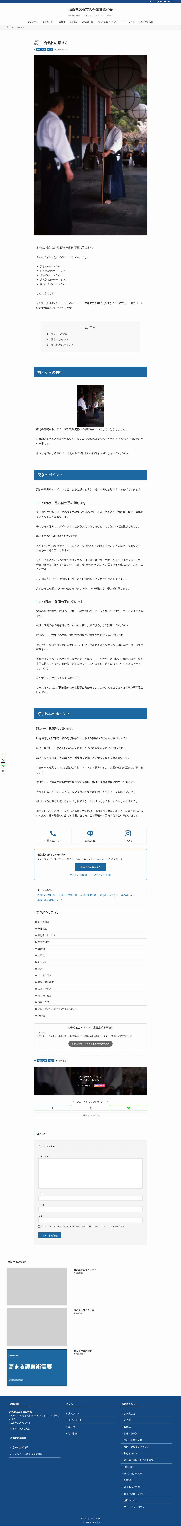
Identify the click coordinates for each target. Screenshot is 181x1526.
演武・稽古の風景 (133, 1473)
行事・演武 (43, 1002)
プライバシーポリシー (135, 1507)
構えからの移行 (60, 334)
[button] (52, 1107)
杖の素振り (63, 1061)
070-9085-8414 (22, 1422)
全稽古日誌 (41, 49)
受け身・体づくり (47, 935)
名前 (40, 1193)
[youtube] (165, 1)
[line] (161, 1)
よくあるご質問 (132, 1486)
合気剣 (41, 948)
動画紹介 (128, 1480)
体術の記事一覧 (88, 895)
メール (41, 1204)
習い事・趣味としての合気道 (138, 1460)
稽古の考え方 (44, 995)
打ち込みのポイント (62, 344)
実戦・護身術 (44, 988)
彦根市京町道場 (20, 1447)
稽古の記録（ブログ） (135, 1493)
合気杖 (49, 49)
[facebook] (150, 1)
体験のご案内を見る (90, 867)
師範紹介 (128, 1466)
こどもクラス (44, 975)
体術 (40, 968)
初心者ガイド (128, 895)
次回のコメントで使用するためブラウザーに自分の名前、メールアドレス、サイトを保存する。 (84, 1226)
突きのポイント (60, 339)
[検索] (172, 1)
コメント (43, 1156)
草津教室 (42, 928)
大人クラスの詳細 (78, 874)
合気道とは (129, 1413)
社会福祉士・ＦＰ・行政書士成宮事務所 (90, 1043)
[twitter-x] (154, 1)
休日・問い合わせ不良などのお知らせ (57, 1008)
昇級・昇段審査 (46, 982)
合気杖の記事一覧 (68, 895)
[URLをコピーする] (3, 771)
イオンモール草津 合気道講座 (27, 1454)
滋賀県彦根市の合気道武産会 (90, 9)
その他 (41, 1015)
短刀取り (42, 962)
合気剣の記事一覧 (46, 895)
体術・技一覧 (131, 1433)
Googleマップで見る (19, 1428)
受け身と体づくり (109, 895)
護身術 (71, 1426)
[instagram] (158, 1)
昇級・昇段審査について (49, 900)
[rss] (169, 1)
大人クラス (74, 1413)
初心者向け (43, 921)
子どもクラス (75, 1420)
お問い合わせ (131, 1500)
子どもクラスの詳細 (101, 874)
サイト (41, 1215)
